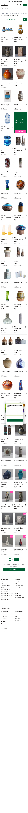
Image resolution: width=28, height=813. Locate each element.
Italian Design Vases (19, 597)
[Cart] (17, 5)
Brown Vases (4, 626)
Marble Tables (18, 620)
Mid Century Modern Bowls (7, 593)
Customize (14, 422)
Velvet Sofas (17, 618)
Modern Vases (18, 595)
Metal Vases (4, 614)
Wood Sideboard (18, 614)
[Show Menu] (26, 8)
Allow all (14, 419)
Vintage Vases (18, 593)
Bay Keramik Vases (19, 585)
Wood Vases (4, 616)
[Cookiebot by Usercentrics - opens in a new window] (19, 402)
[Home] (8, 5)
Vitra (16, 616)
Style (7, 13)
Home (2, 13)
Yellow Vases (4, 628)
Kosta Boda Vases (19, 587)
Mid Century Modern (14, 13)
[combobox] (13, 8)
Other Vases (4, 618)
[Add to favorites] (13, 38)
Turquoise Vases (4, 623)
